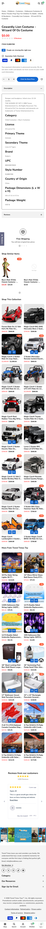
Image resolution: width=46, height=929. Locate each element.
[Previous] (4, 801)
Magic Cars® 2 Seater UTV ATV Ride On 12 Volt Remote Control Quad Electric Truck (33, 388)
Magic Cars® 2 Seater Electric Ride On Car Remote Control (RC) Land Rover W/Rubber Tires (11, 508)
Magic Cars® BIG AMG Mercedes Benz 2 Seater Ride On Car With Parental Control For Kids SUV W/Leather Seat (34, 328)
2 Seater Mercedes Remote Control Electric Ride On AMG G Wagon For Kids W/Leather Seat (34, 358)
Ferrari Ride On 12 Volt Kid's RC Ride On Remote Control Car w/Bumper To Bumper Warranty (11, 328)
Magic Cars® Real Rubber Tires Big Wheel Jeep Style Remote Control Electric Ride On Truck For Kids (12, 418)
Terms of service (17, 913)
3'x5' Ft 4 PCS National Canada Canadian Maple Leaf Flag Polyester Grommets (12, 726)
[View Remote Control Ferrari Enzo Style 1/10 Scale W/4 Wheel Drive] (33, 808)
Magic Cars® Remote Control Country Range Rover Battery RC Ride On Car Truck (33, 478)
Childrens (10, 11)
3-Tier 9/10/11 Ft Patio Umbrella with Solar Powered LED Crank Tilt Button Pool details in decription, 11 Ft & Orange (12, 756)
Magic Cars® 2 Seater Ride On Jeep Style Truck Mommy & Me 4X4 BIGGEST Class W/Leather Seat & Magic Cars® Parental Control (12, 358)
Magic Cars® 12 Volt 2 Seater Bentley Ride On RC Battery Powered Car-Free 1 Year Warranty (11, 478)
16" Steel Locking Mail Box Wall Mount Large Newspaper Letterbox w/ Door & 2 (11, 666)
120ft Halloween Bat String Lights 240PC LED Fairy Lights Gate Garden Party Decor (11, 606)
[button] (12, 38)
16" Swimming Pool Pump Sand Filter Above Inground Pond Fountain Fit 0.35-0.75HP (34, 666)
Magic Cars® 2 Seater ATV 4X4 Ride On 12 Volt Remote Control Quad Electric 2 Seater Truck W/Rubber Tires (11, 388)
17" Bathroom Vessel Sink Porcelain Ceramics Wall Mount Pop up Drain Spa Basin (11, 696)
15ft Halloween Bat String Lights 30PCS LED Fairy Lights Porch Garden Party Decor (33, 636)
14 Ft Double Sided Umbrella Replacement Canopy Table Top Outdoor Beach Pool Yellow (11, 636)
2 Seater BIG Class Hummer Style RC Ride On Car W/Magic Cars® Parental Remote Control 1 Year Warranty (34, 508)
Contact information (12, 909)
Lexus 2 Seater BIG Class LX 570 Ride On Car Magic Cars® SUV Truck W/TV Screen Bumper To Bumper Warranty (33, 448)
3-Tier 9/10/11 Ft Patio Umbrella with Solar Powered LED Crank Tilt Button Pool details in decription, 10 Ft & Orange (34, 756)
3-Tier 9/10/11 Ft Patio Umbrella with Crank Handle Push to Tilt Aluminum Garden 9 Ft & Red (33, 726)
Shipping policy (29, 913)
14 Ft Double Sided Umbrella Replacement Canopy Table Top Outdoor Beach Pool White (33, 606)
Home (4, 11)
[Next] (41, 801)
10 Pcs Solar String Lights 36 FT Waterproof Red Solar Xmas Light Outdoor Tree (11, 576)
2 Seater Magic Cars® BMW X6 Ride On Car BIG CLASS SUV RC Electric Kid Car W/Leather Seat (33, 538)
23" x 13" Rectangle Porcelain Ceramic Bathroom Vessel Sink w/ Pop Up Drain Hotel (33, 696)
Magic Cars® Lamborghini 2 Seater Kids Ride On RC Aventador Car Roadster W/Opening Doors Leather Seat (12, 538)
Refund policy (25, 909)
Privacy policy (36, 909)
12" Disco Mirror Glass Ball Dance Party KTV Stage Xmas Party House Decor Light (33, 576)
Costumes (19, 11)
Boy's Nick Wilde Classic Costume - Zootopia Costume (9, 281)
